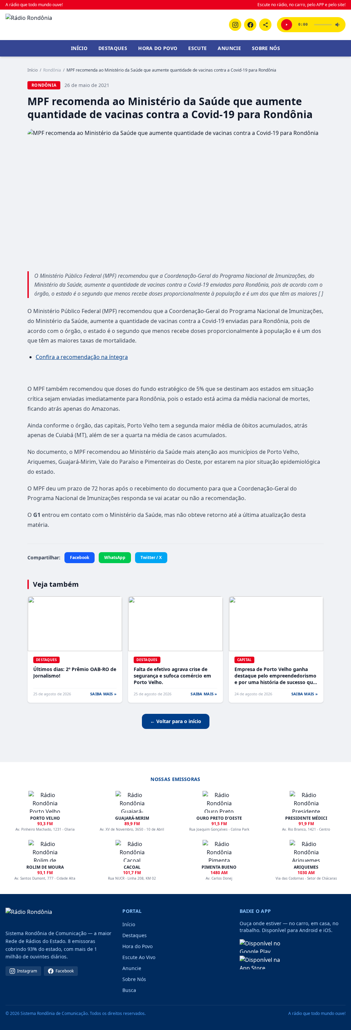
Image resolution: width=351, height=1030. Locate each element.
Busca (129, 990)
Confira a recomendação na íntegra (82, 357)
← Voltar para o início (175, 721)
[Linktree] (265, 24)
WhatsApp (114, 557)
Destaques (112, 48)
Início (79, 48)
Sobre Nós (266, 48)
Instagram (27, 971)
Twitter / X (151, 557)
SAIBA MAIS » (103, 693)
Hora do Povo (157, 48)
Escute (197, 48)
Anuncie (229, 48)
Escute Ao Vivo (138, 957)
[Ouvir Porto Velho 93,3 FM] (286, 24)
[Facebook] (250, 24)
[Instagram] (235, 24)
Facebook (79, 557)
